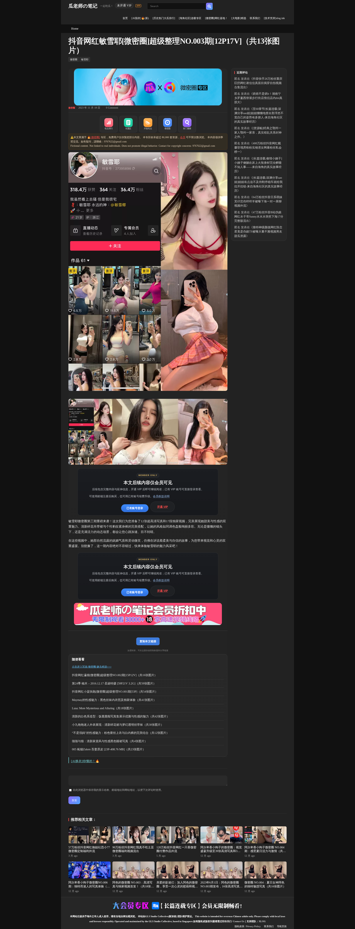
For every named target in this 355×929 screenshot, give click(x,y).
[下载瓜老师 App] (138, 5)
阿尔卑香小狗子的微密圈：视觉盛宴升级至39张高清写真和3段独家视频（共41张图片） (221, 851)
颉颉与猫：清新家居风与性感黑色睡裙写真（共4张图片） (109, 741)
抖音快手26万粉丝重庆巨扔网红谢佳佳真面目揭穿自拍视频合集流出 (258, 83)
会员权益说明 (161, 496)
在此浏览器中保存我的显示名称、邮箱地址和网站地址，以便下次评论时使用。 (118, 790)
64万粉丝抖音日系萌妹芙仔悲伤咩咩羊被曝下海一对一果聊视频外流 (258, 201)
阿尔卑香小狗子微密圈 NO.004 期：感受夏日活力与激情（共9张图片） (264, 851)
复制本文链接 (148, 641)
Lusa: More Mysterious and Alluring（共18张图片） (103, 708)
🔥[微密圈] (93, 137)
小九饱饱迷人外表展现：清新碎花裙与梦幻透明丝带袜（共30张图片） (118, 724)
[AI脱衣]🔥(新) (140, 18)
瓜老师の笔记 (82, 6)
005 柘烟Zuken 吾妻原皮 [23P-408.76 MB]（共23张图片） (109, 749)
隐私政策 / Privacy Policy (248, 926)
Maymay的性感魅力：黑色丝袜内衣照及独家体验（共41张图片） (114, 699)
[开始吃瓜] (148, 124)
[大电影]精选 (238, 18)
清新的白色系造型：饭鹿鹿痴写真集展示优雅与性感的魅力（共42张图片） (121, 716)
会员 (182, 137)
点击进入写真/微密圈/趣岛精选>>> (91, 666)
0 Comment (112, 107)
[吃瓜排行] (109, 124)
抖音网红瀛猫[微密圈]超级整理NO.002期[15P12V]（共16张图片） (114, 675)
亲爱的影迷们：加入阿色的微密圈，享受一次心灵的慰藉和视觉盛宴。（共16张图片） (177, 886)
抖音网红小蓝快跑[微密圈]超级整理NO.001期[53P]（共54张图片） (115, 691)
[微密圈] (167, 124)
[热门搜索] (187, 124)
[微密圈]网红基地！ (216, 18)
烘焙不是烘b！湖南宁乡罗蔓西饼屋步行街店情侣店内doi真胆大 (258, 98)
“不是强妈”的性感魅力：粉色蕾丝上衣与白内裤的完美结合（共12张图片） (120, 732)
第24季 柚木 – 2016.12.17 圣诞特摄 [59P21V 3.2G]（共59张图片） (114, 683)
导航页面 (282, 926)
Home (74, 28)
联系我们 (255, 18)
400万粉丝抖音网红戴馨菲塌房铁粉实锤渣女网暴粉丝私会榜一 (258, 147)
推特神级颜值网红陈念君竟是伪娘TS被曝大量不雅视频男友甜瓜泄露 (258, 231)
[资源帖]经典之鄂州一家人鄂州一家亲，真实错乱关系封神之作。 (258, 132)
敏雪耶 (84, 59)
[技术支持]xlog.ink (274, 18)
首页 (125, 18)
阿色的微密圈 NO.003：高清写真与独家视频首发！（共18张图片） (133, 886)
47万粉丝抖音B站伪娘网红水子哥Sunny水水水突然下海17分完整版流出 (258, 216)
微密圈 (73, 59)
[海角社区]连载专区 (190, 18)
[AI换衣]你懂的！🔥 (85, 761)
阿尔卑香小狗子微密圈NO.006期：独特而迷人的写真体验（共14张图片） (89, 886)
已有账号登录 (134, 508)
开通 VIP (162, 506)
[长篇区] (128, 124)
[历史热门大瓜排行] (164, 18)
